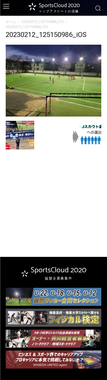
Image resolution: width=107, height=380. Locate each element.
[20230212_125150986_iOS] (53, 115)
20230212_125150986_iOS (42, 21)
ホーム (11, 21)
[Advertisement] (53, 193)
